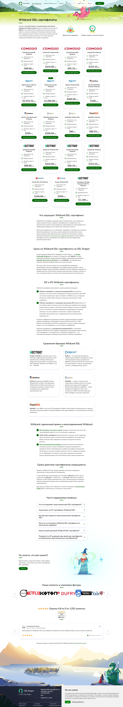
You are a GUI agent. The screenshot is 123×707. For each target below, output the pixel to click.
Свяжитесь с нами (46, 698)
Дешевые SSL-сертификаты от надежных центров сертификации (50, 691)
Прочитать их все (80, 643)
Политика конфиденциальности (55, 704)
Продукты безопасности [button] (50, 3)
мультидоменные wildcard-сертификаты (62, 236)
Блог (42, 695)
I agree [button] (67, 702)
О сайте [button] (68, 3)
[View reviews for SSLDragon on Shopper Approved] (61, 614)
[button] (74, 3)
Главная (21, 13)
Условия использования (37, 704)
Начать (23, 568)
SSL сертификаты (36, 3)
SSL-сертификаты (29, 13)
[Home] (24, 3)
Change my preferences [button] (78, 702)
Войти (100, 3)
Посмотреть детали (29, 72)
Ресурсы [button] (61, 3)
